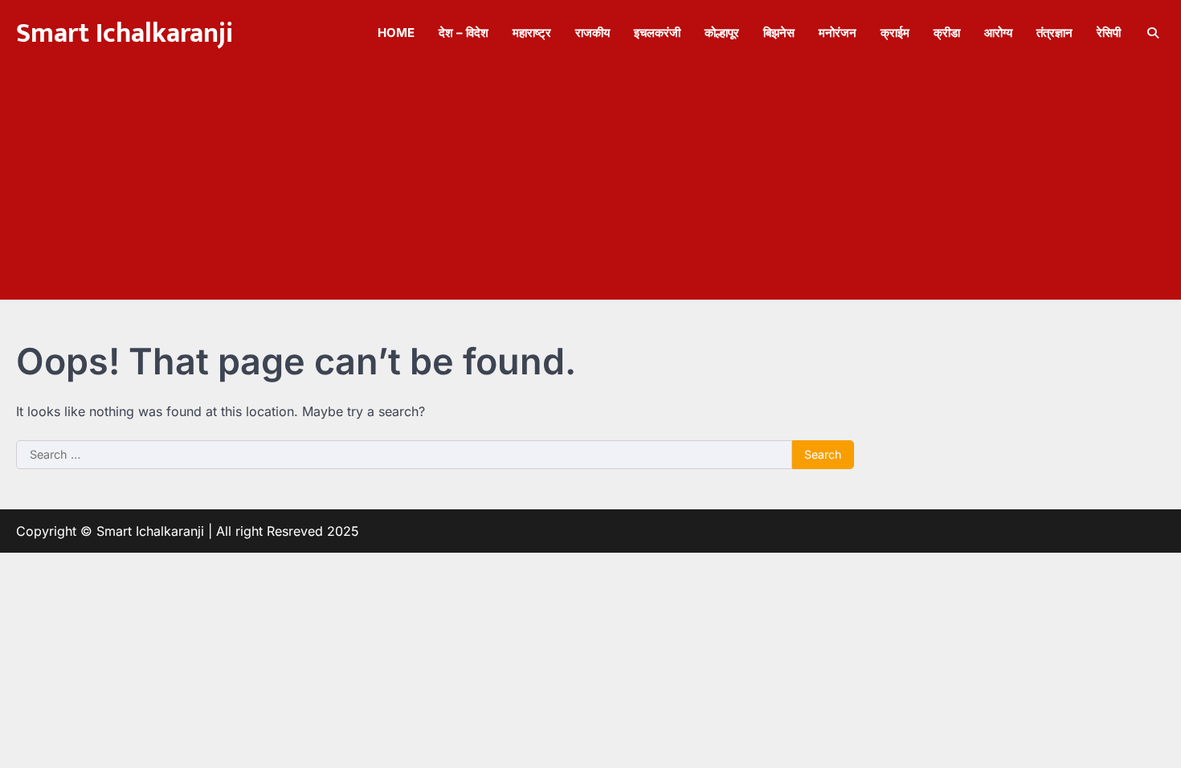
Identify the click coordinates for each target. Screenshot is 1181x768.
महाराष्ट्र (532, 32)
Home (396, 32)
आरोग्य (998, 32)
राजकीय (592, 32)
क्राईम (895, 32)
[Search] (1153, 33)
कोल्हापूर (722, 32)
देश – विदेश (463, 32)
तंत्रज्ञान (1054, 32)
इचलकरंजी (657, 32)
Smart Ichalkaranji (124, 33)
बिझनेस (779, 32)
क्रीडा (947, 32)
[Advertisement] (590, 187)
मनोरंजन (837, 32)
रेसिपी (1109, 32)
